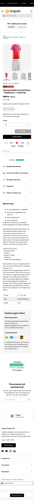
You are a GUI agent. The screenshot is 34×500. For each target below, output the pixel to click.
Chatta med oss (8, 445)
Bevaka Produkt (17, 137)
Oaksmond (20, 479)
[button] (31, 11)
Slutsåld (23, 131)
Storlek (5, 120)
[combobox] (17, 16)
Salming (5, 83)
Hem (4, 36)
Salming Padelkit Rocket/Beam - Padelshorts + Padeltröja (14, 38)
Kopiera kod (22, 27)
